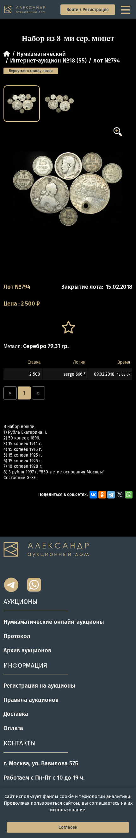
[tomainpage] (25, 9)
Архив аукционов (27, 650)
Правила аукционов (31, 699)
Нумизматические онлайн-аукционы (53, 621)
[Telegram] (111, 494)
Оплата (13, 728)
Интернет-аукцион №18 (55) (48, 60)
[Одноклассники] (102, 494)
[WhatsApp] (129, 494)
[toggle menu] (126, 9)
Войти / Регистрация (87, 9)
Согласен (68, 827)
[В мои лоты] (68, 327)
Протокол (16, 636)
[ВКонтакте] (93, 494)
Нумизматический (41, 53)
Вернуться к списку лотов (31, 71)
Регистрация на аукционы (39, 685)
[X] (120, 494)
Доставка (15, 713)
